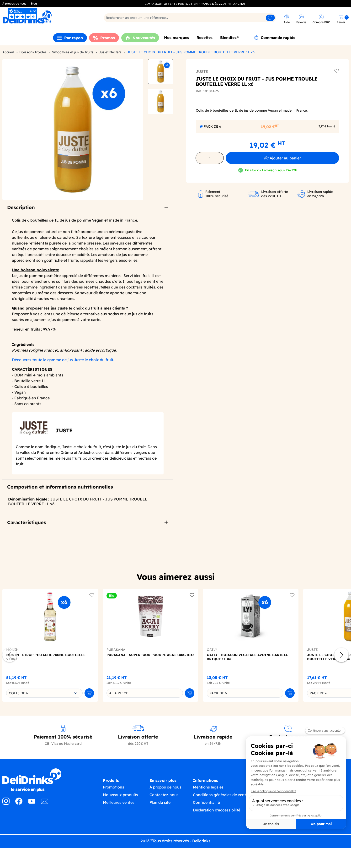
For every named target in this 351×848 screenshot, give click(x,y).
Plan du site (159, 802)
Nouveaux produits (120, 794)
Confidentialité (206, 802)
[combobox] (44, 693)
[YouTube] (31, 803)
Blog (34, 3)
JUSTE (202, 71)
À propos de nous (14, 3)
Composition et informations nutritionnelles (60, 487)
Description (21, 207)
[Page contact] (44, 803)
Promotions (113, 787)
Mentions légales (208, 787)
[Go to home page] (43, 780)
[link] (45, 17)
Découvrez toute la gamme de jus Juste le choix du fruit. (63, 359)
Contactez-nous (164, 794)
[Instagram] (6, 803)
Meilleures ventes (118, 802)
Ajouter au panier (285, 158)
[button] (202, 158)
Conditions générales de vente (220, 794)
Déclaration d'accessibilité (216, 810)
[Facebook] (18, 803)
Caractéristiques (26, 522)
